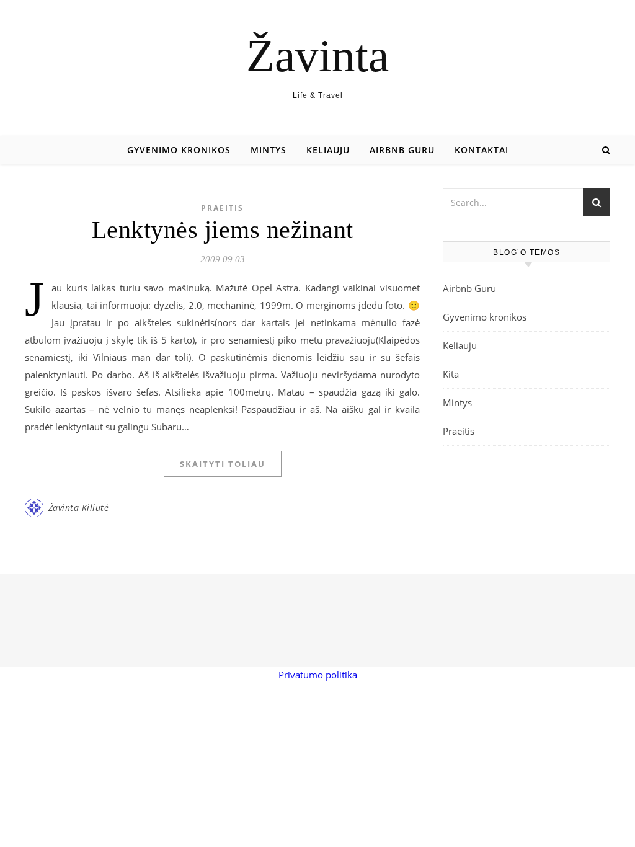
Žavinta (317, 55)
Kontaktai (481, 150)
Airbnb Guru (402, 150)
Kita (451, 374)
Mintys (268, 150)
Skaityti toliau (222, 463)
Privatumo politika (317, 674)
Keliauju (328, 150)
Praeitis (222, 208)
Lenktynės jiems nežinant (222, 230)
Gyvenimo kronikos (179, 150)
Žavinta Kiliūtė (78, 507)
